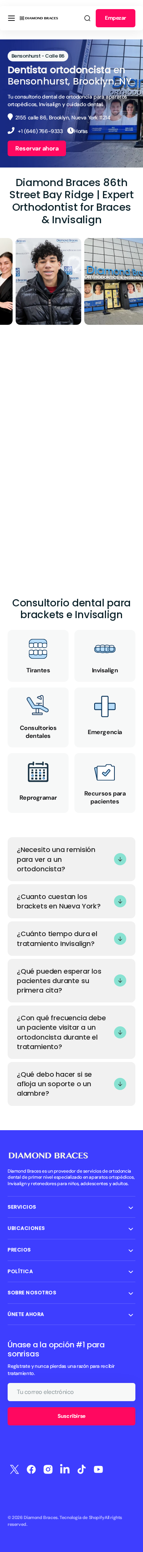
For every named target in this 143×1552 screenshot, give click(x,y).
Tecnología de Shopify (81, 1517)
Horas (81, 131)
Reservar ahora (36, 148)
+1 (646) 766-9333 (40, 131)
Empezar (115, 17)
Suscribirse (71, 1416)
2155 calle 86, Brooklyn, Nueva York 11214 (63, 117)
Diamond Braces (41, 1517)
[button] (11, 18)
